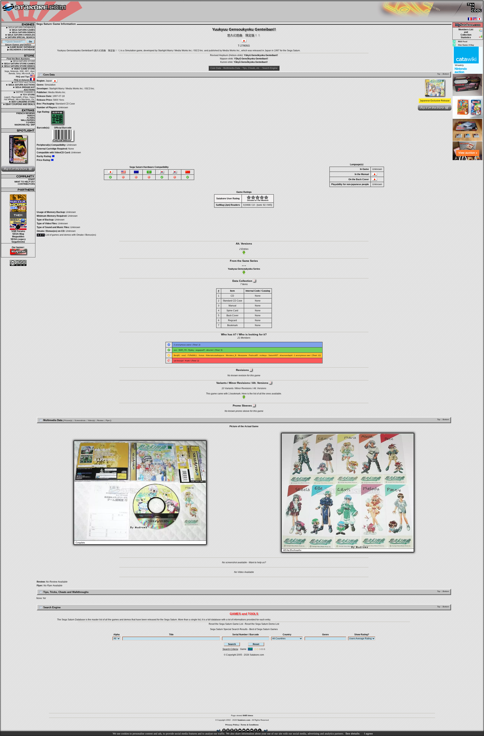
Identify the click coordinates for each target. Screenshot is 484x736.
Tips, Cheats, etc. (251, 68)
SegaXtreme (18, 242)
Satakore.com (257, 654)
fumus (201, 355)
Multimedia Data (231, 68)
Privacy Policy (232, 725)
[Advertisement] (468, 217)
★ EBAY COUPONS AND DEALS (19, 104)
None (71, 148)
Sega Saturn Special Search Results (228, 629)
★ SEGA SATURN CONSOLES (20, 35)
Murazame (242, 355)
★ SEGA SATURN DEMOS (22, 32)
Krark (187, 361)
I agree (368, 733)
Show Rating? (361, 634)
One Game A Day (466, 45)
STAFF (31, 179)
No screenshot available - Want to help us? (244, 562)
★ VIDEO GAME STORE (23, 69)
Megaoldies (18, 236)
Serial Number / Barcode (245, 634)
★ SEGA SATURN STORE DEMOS (18, 66)
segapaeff (200, 350)
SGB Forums (18, 231)
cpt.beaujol (178, 361)
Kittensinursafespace (215, 355)
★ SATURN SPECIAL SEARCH (20, 37)
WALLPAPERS (28, 120)
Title (171, 634)
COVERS (30, 122)
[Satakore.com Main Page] (43, 11)
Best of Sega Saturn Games (263, 629)
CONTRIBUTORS (26, 184)
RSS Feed (462, 41)
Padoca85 (253, 355)
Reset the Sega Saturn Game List (226, 624)
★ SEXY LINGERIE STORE (22, 101)
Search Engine (270, 68)
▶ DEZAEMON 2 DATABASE (21, 49)
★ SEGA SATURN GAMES (22, 30)
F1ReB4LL (192, 355)
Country (287, 634)
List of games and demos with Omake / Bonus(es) (70, 235)
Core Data (215, 68)
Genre (325, 634)
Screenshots (79, 420)
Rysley (191, 350)
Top (438, 74)
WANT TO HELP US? (24, 182)
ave (175, 350)
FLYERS (31, 118)
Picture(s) (68, 420)
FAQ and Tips (23, 77)
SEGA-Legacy (18, 239)
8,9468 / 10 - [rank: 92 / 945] (257, 205)
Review (100, 420)
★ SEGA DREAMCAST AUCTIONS (24, 88)
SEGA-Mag (18, 234)
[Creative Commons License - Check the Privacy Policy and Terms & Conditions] (18, 263)
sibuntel (209, 350)
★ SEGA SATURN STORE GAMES (18, 63)
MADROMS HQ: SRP (25, 125)
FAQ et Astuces (22, 80)
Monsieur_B (231, 355)
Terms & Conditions (250, 725)
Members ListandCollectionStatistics (465, 33)
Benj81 (177, 355)
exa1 (184, 355)
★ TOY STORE (27, 94)
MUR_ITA (183, 350)
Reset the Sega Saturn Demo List (262, 624)
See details (352, 733)
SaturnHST (273, 355)
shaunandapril (286, 355)
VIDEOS (31, 115)
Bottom (446, 74)
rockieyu (263, 355)
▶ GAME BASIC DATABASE (21, 47)
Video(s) (91, 420)
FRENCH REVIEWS (25, 113)
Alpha (116, 634)
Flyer (108, 420)
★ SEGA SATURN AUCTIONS (20, 85)
